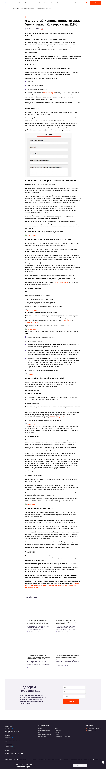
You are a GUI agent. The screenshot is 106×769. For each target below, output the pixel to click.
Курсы (20, 2)
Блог (40, 2)
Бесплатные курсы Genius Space (62, 736)
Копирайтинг (29, 16)
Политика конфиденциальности (51, 759)
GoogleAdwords (66, 320)
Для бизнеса (68, 2)
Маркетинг (37, 16)
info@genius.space (92, 730)
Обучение (77, 2)
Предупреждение (97, 759)
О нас (52, 2)
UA (84, 2)
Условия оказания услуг (37, 759)
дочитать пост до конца (56, 417)
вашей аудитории (49, 93)
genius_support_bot (96, 728)
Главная (40, 728)
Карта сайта (58, 730)
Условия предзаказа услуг (76, 759)
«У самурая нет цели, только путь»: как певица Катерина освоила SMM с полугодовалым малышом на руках (38, 622)
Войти (95, 2)
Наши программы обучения (44, 734)
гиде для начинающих (60, 282)
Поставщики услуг (87, 759)
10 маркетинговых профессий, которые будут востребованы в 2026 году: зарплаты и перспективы (38, 657)
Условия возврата (64, 759)
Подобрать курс (71, 701)
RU (86, 2)
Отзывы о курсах (42, 736)
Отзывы (46, 2)
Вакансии (59, 2)
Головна (14, 8)
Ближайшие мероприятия (44, 730)
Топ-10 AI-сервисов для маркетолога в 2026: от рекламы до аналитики (67, 656)
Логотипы (57, 732)
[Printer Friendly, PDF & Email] (42, 29)
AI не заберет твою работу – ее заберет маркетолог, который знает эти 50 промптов (67, 622)
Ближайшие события (30, 2)
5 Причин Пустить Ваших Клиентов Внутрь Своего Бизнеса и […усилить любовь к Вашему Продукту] (52, 585)
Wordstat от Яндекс (31, 322)
